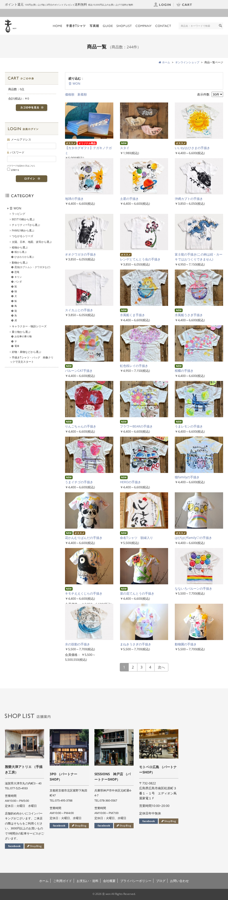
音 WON (74, 83)
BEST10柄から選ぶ (23, 219)
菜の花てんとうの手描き (138, 593)
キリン (18, 276)
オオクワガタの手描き (80, 254)
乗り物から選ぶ (21, 332)
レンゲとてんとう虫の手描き (140, 259)
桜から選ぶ (20, 252)
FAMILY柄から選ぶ (23, 230)
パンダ (18, 281)
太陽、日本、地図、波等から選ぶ (32, 242)
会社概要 (109, 881)
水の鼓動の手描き (79, 644)
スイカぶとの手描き (79, 310)
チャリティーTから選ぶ (26, 225)
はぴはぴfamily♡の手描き (193, 538)
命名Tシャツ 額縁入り (136, 538)
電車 (16, 346)
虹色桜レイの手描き (135, 366)
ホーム (44, 881)
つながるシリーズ (22, 236)
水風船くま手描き (132, 315)
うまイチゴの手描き (79, 482)
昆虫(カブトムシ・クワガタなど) (32, 267)
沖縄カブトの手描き (189, 198)
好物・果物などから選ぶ (26, 352)
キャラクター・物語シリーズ (29, 326)
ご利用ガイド (62, 881)
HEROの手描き (130, 482)
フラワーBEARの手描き (136, 426)
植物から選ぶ (20, 247)
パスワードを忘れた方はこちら (21, 165)
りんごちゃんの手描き (80, 426)
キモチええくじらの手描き (85, 593)
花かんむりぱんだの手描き (83, 538)
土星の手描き (129, 198)
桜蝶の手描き (184, 370)
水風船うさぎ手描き (189, 315)
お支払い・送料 (87, 881)
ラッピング (18, 214)
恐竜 (16, 272)
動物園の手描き (187, 644)
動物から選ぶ (20, 262)
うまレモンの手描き (189, 426)
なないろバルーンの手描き (195, 588)
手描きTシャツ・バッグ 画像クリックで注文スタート (31, 360)
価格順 (69, 94)
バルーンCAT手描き (79, 370)
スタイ (124, 148)
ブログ (160, 881)
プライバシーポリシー (135, 881)
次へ (161, 667)
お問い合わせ (179, 881)
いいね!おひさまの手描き (192, 148)
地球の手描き (74, 198)
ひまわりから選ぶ (24, 256)
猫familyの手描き (187, 477)
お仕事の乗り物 (23, 336)
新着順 (82, 94)
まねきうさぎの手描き (137, 644)
